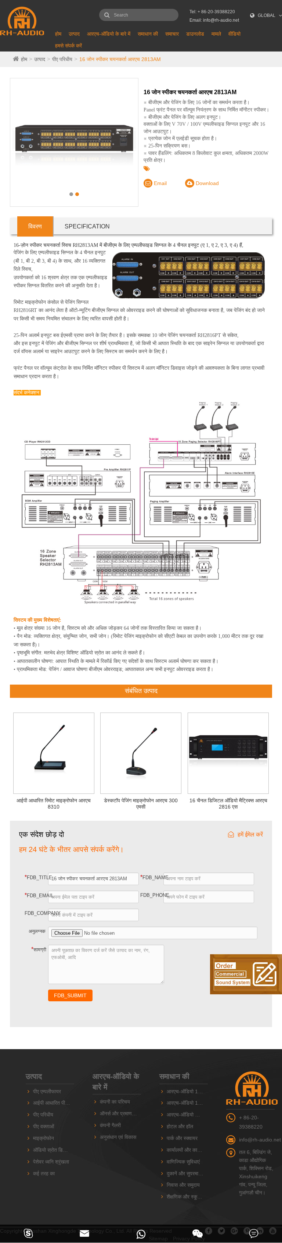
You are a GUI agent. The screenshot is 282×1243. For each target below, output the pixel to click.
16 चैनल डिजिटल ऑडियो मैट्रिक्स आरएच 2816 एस (228, 804)
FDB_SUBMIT (70, 995)
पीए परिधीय (62, 59)
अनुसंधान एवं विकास (118, 1137)
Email (159, 183)
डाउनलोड (195, 34)
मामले (216, 34)
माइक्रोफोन (43, 1138)
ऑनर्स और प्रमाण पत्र (120, 1113)
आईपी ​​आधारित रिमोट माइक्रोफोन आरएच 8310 (54, 804)
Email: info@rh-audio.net (214, 20)
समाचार (172, 34)
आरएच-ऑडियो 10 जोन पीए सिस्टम (187, 1091)
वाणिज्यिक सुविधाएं (183, 1162)
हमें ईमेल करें (250, 834)
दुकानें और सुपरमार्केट (186, 1173)
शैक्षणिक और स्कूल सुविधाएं (187, 1197)
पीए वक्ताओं (43, 1126)
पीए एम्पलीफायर (47, 1091)
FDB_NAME (152, 877)
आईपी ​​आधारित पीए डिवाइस (53, 1103)
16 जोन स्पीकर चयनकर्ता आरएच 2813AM (120, 59)
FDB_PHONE (152, 895)
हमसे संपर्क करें (68, 46)
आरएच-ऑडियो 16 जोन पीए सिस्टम (187, 1103)
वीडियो (234, 34)
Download (206, 183)
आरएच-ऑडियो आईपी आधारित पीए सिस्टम (187, 1115)
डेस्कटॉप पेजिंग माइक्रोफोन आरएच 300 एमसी (141, 804)
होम (58, 34)
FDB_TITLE (36, 877)
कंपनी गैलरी (110, 1125)
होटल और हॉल (180, 1126)
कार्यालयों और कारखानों (187, 1150)
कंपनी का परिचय (115, 1102)
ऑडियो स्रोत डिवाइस (52, 1150)
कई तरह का (44, 1173)
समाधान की (148, 34)
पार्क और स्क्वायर (182, 1138)
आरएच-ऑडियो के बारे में (108, 34)
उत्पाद (74, 34)
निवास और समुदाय (183, 1185)
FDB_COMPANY (36, 913)
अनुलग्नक (37, 931)
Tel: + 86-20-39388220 (212, 11)
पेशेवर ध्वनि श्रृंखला (51, 1162)
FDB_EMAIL (36, 895)
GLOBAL (266, 15)
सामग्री (38, 949)
